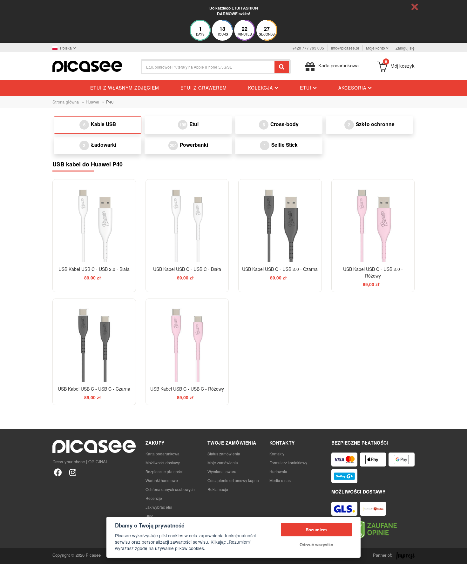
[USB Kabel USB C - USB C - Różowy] (187, 340)
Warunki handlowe (162, 480)
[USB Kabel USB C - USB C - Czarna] (94, 340)
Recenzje (154, 498)
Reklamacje (217, 489)
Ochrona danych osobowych (170, 489)
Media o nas (280, 480)
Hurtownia (278, 471)
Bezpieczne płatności (164, 471)
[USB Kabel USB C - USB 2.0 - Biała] (94, 220)
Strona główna (65, 102)
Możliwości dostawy (163, 462)
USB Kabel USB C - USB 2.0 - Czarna (280, 269)
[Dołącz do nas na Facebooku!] (58, 472)
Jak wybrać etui (159, 507)
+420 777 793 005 (308, 47)
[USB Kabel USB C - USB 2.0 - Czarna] (280, 220)
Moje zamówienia (222, 462)
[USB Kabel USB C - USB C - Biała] (187, 220)
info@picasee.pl (345, 47)
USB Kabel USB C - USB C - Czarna (94, 389)
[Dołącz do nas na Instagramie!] (73, 472)
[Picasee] (87, 65)
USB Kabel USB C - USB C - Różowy (187, 389)
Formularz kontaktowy (288, 462)
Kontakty (276, 453)
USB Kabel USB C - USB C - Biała (187, 269)
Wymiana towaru (221, 471)
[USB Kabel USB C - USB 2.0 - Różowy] (373, 220)
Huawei (92, 102)
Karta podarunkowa (162, 453)
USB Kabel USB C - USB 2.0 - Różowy (373, 272)
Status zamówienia (223, 453)
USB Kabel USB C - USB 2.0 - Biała (94, 269)
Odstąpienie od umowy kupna (233, 480)
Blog (149, 516)
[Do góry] (8, 556)
